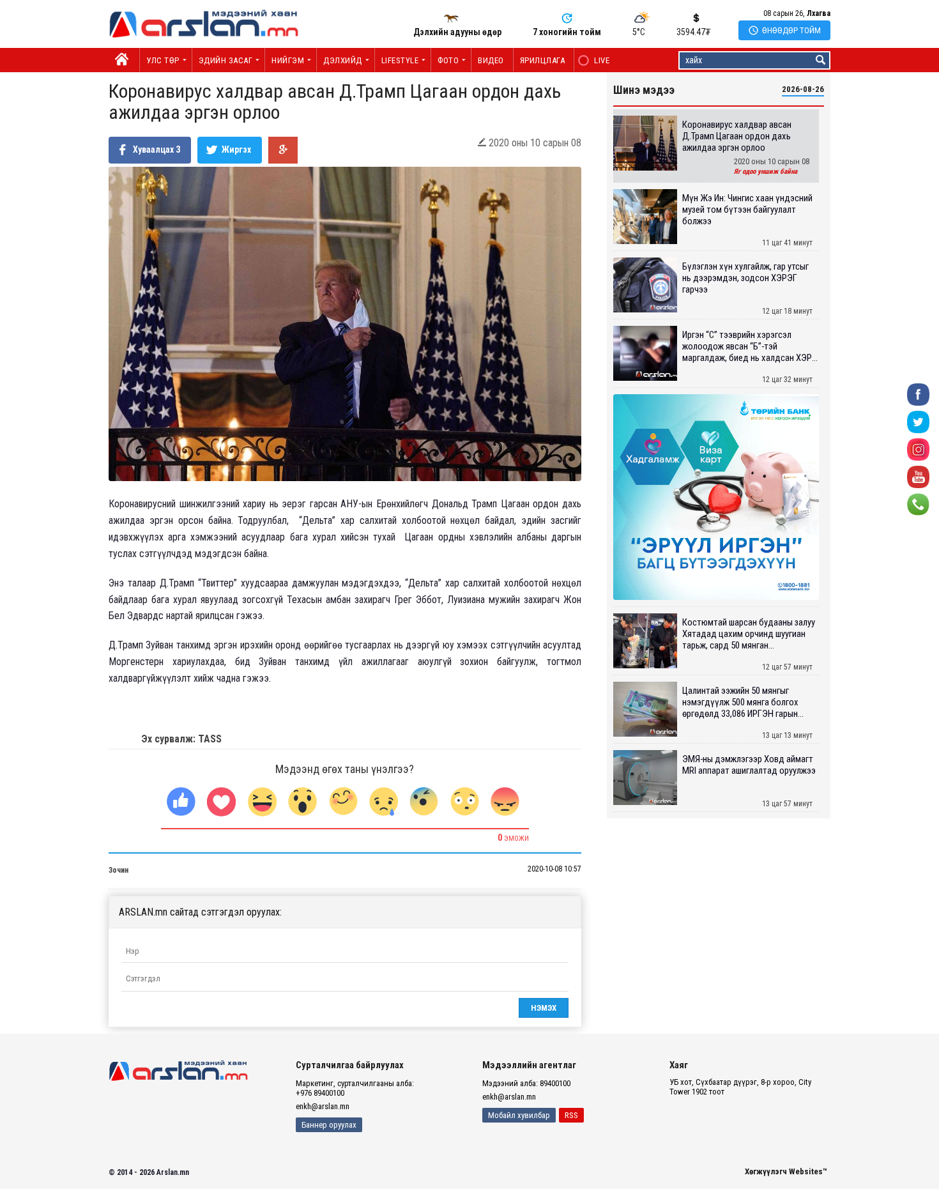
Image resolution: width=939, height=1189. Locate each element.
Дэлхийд (342, 60)
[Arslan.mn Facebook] (918, 393)
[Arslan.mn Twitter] (918, 421)
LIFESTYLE (400, 60)
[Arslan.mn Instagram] (918, 448)
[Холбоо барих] (918, 503)
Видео (491, 60)
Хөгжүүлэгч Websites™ (786, 1171)
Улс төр (162, 60)
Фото (448, 60)
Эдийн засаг (226, 60)
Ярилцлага (542, 60)
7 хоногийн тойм (567, 32)
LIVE (595, 60)
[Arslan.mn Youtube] (918, 476)
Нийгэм (287, 60)
